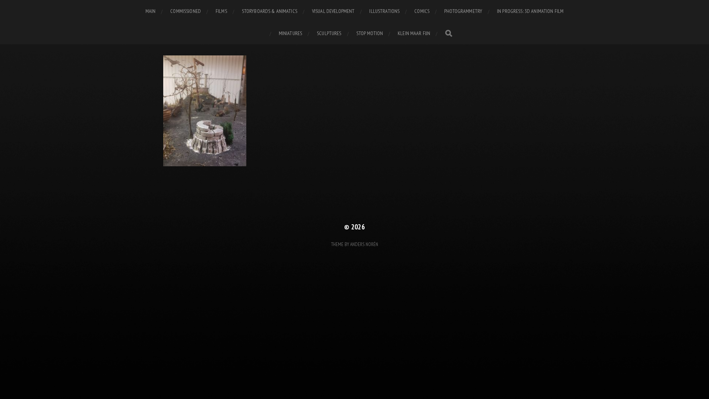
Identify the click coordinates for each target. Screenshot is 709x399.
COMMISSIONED (185, 11)
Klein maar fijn (414, 33)
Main (150, 11)
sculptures (329, 33)
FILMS (221, 11)
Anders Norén (364, 244)
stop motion (369, 33)
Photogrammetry (463, 11)
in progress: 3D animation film (530, 11)
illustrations (384, 11)
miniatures (290, 33)
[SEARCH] (448, 33)
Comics (421, 11)
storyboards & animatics (269, 11)
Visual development (333, 11)
